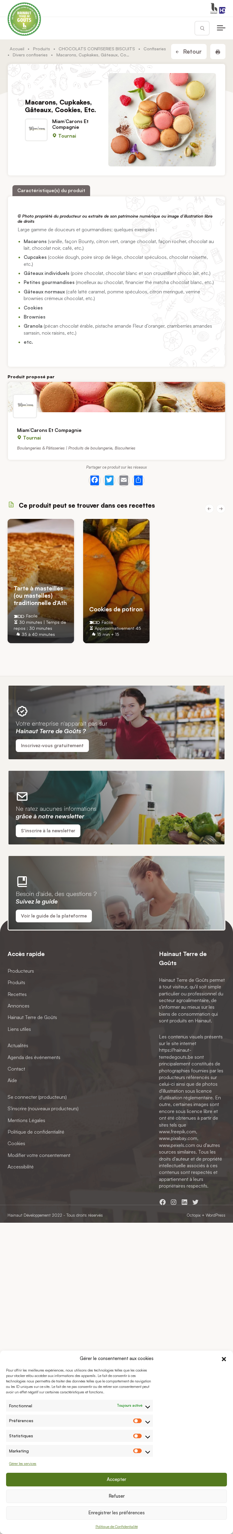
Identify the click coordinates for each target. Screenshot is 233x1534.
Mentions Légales (26, 1120)
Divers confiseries (30, 54)
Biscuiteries (125, 447)
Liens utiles (19, 1029)
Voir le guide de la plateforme (54, 916)
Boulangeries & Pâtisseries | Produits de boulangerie (64, 447)
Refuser (117, 1496)
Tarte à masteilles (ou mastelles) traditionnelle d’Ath (40, 595)
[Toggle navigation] (221, 28)
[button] (224, 1358)
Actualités (18, 1045)
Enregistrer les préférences (116, 1513)
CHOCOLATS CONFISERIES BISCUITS (97, 48)
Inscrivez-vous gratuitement (52, 745)
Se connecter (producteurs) (37, 1097)
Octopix (194, 1215)
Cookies (16, 1143)
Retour (191, 51)
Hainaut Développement (29, 1215)
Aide (12, 1080)
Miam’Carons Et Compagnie (70, 124)
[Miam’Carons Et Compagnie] (116, 397)
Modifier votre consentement (39, 1155)
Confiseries (155, 48)
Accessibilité (21, 1167)
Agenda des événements (34, 1057)
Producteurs (21, 971)
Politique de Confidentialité (117, 1526)
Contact (16, 1069)
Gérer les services (22, 1463)
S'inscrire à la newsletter (48, 831)
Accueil (17, 48)
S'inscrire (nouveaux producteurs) (43, 1108)
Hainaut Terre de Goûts (32, 1017)
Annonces (18, 1006)
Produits (41, 48)
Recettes (17, 994)
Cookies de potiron (116, 609)
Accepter (116, 1479)
